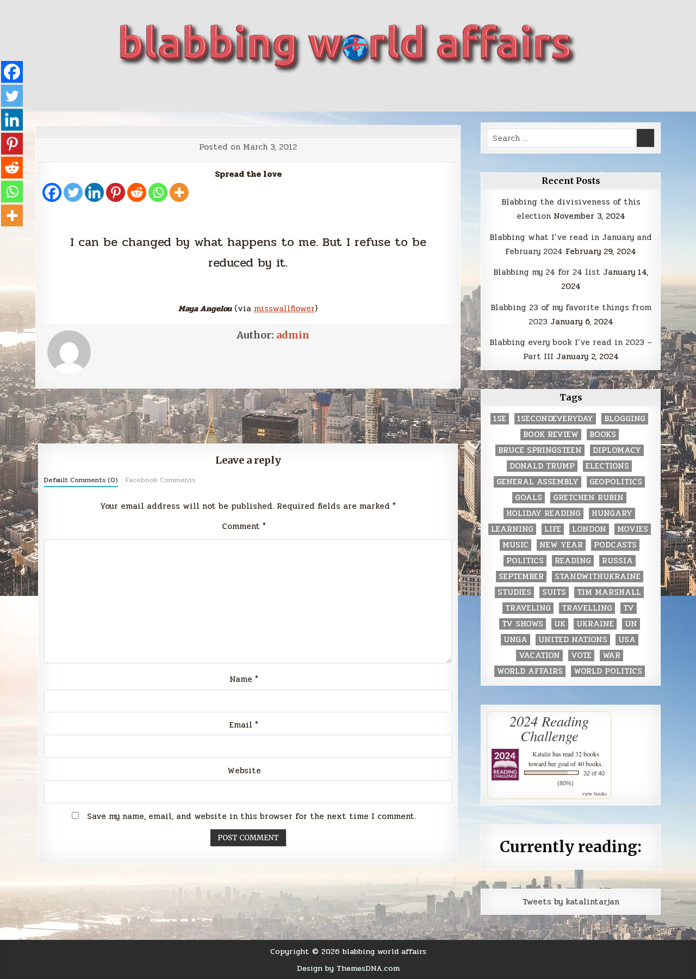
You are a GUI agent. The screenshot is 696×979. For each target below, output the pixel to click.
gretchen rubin (588, 497)
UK (560, 624)
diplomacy (617, 450)
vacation (539, 655)
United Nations (572, 639)
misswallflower (284, 308)
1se (499, 418)
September (521, 576)
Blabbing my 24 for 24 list (546, 272)
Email (243, 724)
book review (551, 434)
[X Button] (299, 93)
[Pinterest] (115, 192)
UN (631, 624)
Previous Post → (427, 417)
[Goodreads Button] (377, 93)
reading (573, 561)
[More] (179, 192)
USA (627, 639)
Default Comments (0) (81, 480)
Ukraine (595, 624)
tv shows (522, 624)
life (552, 529)
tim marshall (609, 592)
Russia (617, 561)
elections (607, 466)
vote (581, 655)
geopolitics (615, 482)
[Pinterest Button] (318, 93)
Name (243, 679)
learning (512, 529)
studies (514, 592)
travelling (587, 608)
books (602, 434)
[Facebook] (51, 192)
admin (292, 335)
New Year (561, 545)
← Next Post (61, 417)
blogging (624, 418)
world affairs (530, 671)
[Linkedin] (94, 192)
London (589, 529)
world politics (608, 671)
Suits (554, 592)
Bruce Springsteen (540, 450)
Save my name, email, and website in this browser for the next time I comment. (251, 816)
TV (628, 608)
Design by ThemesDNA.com (348, 968)
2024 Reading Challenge (549, 728)
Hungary (612, 513)
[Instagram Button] (357, 93)
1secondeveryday (555, 418)
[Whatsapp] (157, 192)
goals (528, 497)
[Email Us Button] (397, 93)
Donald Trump (542, 466)
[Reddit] (136, 192)
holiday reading (543, 513)
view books (594, 793)
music (515, 545)
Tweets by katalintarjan (571, 901)
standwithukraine (598, 576)
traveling (528, 608)
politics (525, 561)
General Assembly (537, 482)
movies (632, 529)
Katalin (541, 753)
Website (244, 770)
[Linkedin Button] (338, 93)
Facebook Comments (160, 480)
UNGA (515, 639)
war (611, 655)
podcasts (615, 545)
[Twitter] (73, 192)
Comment (244, 526)
